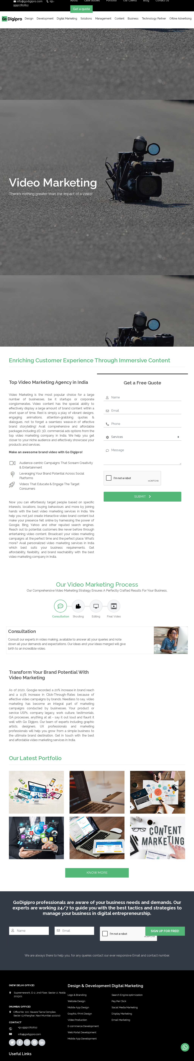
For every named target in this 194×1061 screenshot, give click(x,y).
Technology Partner (154, 18)
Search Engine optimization (127, 995)
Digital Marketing (67, 18)
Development (45, 18)
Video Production (77, 1020)
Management (103, 18)
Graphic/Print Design (80, 1013)
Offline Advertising (180, 18)
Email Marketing (121, 1020)
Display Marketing (122, 1013)
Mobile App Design (78, 1007)
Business (133, 18)
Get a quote (81, 9)
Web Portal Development (82, 1032)
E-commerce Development (83, 1026)
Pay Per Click (119, 1001)
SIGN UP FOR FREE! (165, 931)
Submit (140, 496)
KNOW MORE (97, 872)
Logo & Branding (77, 995)
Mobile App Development (82, 1038)
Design (29, 18)
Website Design (76, 1001)
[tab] (60, 609)
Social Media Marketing (125, 1007)
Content (119, 18)
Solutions (86, 18)
